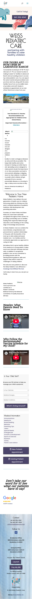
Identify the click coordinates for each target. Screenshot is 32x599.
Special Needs (9, 431)
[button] (16, 500)
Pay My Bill (16, 567)
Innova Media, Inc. (18, 595)
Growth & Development (12, 435)
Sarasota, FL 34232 (16, 552)
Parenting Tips (9, 426)
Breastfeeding (9, 422)
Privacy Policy (16, 587)
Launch (16, 562)
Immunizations (9, 418)
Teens (6, 428)
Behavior (7, 424)
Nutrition (7, 439)
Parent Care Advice (10, 443)
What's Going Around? (16, 406)
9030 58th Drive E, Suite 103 (16, 540)
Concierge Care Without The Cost (13, 269)
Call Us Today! (22, 11)
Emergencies (8, 433)
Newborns (7, 420)
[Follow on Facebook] (16, 532)
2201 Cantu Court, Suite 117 (16, 550)
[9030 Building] (16, 103)
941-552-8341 (20, 17)
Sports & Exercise (10, 437)
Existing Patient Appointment (17, 460)
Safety (6, 441)
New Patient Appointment (17, 450)
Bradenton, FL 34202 (16, 542)
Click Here (16, 125)
